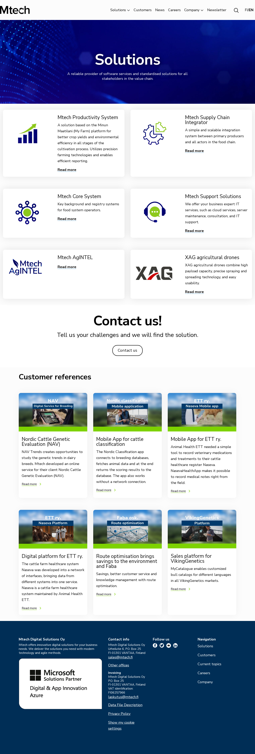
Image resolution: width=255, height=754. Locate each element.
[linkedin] (175, 645)
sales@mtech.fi (120, 657)
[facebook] (155, 645)
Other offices (118, 665)
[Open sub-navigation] (128, 10)
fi (246, 10)
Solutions (118, 10)
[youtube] (168, 645)
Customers (143, 10)
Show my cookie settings (121, 725)
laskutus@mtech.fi (123, 697)
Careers (174, 10)
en (251, 10)
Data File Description (125, 705)
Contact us (127, 350)
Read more (67, 170)
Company (191, 10)
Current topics (209, 664)
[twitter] (162, 645)
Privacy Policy (119, 714)
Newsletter (216, 10)
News (160, 10)
